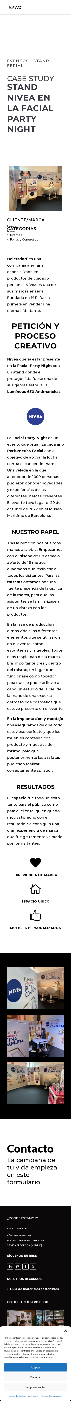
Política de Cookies (17, 1396)
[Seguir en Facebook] (25, 1267)
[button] (65, 1331)
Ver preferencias (35, 1387)
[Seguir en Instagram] (18, 1267)
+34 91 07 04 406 (17, 1228)
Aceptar (35, 1367)
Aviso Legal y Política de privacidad (44, 1396)
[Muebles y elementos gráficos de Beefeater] (35, 189)
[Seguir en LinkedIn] (10, 1267)
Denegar (35, 1377)
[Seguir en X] (33, 1267)
